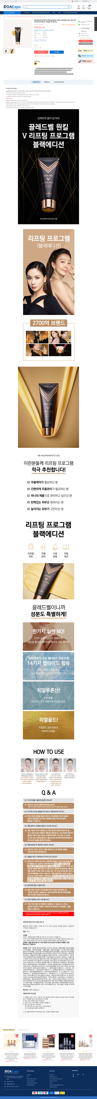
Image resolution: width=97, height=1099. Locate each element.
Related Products (9, 1030)
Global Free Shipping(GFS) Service (57, 1084)
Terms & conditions (31, 1080)
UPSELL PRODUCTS (23, 1030)
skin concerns (63, 72)
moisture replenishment (55, 72)
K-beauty (42, 68)
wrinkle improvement (39, 72)
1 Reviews (89, 38)
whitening (69, 70)
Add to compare (51, 56)
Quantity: (36, 45)
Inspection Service (53, 1080)
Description (36, 82)
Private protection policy (32, 1082)
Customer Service (53, 1076)
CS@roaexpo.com (11, 1084)
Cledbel (38, 68)
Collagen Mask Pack (57, 68)
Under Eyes (46, 70)
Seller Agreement (30, 1084)
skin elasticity (63, 70)
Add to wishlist (40, 56)
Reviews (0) (47, 82)
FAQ (28, 1076)
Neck (54, 70)
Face (42, 70)
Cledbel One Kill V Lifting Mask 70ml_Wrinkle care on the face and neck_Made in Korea (26, 16)
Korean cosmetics (48, 68)
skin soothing (47, 72)
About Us (29, 1074)
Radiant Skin (63, 68)
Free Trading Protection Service (56, 1078)
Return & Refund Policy (31, 1078)
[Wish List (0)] (83, 6)
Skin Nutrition (37, 70)
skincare (58, 70)
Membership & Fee (53, 1086)
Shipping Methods (59, 82)
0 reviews (41, 24)
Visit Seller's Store (86, 43)
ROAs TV (51, 1082)
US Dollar (76, 1)
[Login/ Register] (78, 6)
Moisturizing (69, 68)
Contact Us (52, 1074)
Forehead (51, 70)
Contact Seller (86, 40)
